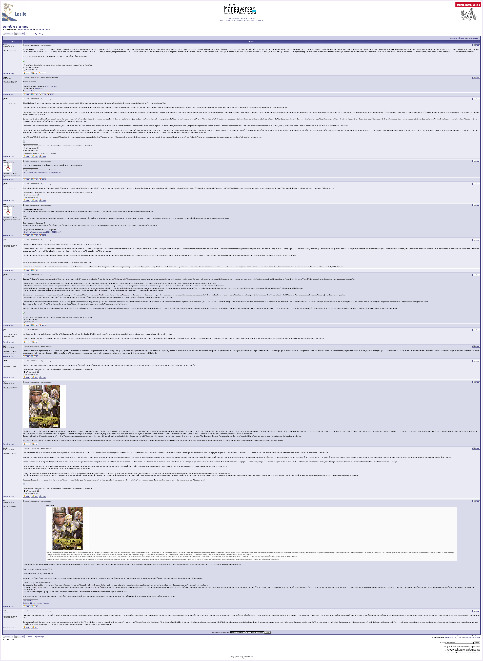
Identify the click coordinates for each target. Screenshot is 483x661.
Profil (221, 20)
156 (43, 29)
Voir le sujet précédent (457, 38)
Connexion (259, 20)
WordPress (39, 89)
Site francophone (237, 658)
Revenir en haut (8, 73)
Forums (29, 34)
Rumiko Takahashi (50, 86)
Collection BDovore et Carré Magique (36, 603)
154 (37, 29)
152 (31, 29)
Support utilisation (246, 658)
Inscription (252, 18)
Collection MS (28, 601)
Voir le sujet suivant (472, 38)
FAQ (229, 18)
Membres (244, 18)
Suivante (47, 29)
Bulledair (32, 91)
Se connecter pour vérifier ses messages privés (239, 20)
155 (40, 29)
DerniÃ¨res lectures (15, 26)
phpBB (237, 656)
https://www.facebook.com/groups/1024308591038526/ (42, 172)
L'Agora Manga (39, 34)
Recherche (235, 18)
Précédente (19, 29)
